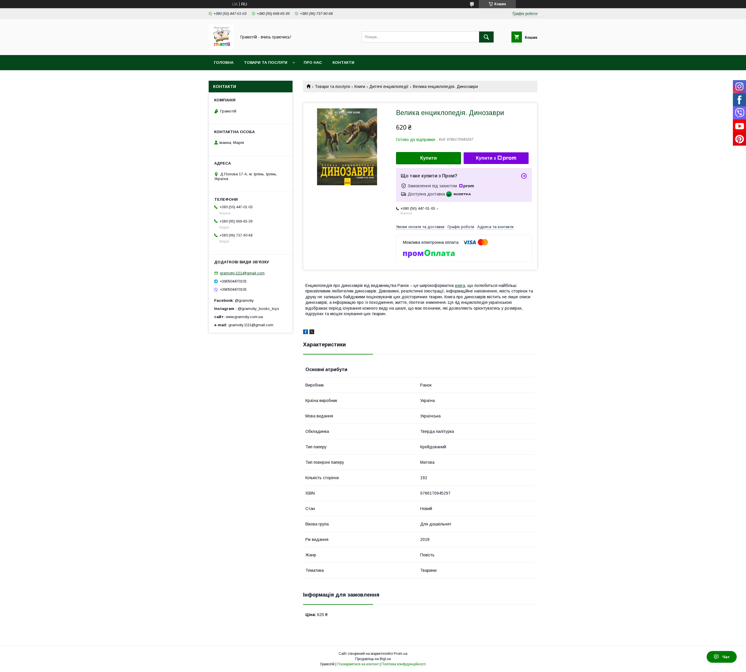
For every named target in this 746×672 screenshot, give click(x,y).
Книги (359, 86)
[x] (311, 332)
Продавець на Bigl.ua (373, 659)
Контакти (343, 62)
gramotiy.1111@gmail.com (242, 273)
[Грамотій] (221, 47)
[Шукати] (486, 37)
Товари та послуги (265, 62)
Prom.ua (400, 654)
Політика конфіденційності (403, 664)
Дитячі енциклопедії (389, 86)
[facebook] (305, 332)
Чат (726, 657)
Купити (428, 158)
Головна (223, 62)
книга (460, 285)
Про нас (313, 62)
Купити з (486, 158)
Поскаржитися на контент (358, 664)
